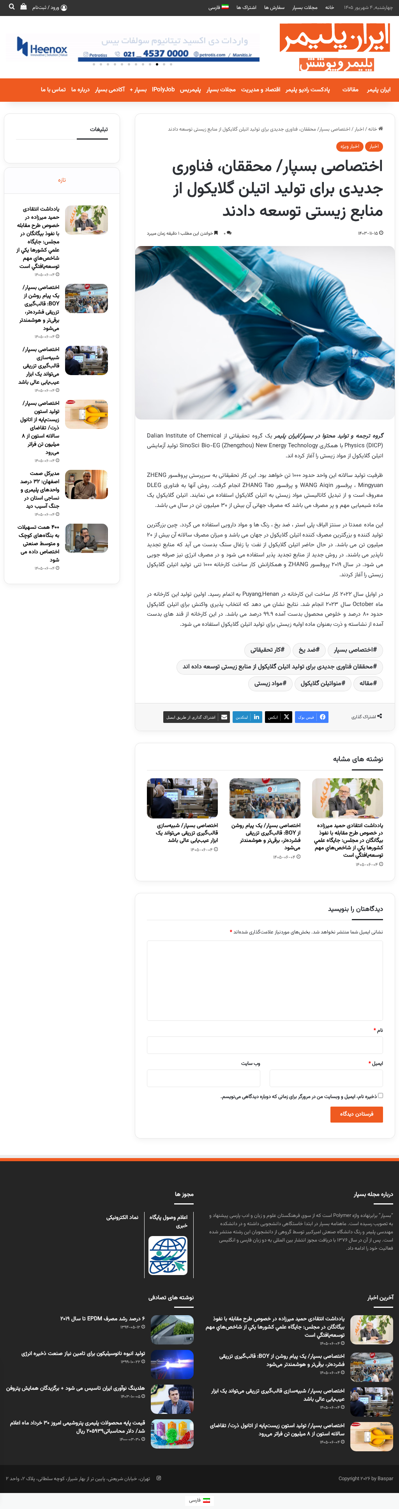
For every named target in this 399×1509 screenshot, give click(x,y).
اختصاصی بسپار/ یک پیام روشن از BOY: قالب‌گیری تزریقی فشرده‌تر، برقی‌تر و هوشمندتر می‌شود (265, 837)
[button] (171, 64)
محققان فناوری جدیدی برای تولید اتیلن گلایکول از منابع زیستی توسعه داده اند (278, 667)
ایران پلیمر (378, 89)
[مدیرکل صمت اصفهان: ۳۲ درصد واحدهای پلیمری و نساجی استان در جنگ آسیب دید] (86, 484)
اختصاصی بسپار (353, 650)
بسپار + (138, 89)
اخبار (359, 129)
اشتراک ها (246, 8)
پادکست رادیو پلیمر (308, 89)
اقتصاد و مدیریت (260, 89)
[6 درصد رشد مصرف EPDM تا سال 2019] (172, 1329)
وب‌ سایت (250, 1064)
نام (378, 1030)
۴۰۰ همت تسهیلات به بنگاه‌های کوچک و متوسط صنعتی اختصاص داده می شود (38, 544)
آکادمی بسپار (109, 89)
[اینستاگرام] (158, 1478)
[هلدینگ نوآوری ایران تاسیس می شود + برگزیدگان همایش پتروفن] (172, 1399)
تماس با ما (53, 89)
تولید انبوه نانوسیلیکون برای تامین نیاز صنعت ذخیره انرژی (83, 1354)
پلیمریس (190, 89)
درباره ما (80, 89)
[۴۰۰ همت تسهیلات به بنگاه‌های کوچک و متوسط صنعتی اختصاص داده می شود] (86, 538)
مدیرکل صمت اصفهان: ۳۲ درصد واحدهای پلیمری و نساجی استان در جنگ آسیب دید (39, 490)
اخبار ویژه (350, 147)
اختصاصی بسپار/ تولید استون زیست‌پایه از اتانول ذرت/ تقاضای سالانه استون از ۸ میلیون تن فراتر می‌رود (39, 428)
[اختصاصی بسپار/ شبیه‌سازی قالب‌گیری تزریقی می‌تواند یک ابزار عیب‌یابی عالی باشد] (182, 798)
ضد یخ (307, 650)
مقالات (350, 89)
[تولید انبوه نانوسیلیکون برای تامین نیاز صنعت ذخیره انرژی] (172, 1364)
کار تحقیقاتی (266, 650)
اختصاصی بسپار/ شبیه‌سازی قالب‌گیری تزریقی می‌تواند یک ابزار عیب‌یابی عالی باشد (187, 833)
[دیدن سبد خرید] (23, 8)
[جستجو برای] (12, 8)
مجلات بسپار (305, 8)
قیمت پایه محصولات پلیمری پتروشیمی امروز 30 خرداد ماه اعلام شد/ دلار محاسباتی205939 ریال (77, 1427)
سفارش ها (274, 8)
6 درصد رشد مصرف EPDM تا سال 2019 (102, 1319)
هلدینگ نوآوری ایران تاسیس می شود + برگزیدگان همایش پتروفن (75, 1388)
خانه (329, 8)
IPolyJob (163, 89)
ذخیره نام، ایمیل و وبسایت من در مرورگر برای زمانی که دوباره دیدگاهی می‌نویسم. (299, 1097)
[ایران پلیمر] (325, 47)
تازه (62, 180)
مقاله (366, 684)
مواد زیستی (268, 684)
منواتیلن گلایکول (321, 684)
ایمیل (376, 1064)
